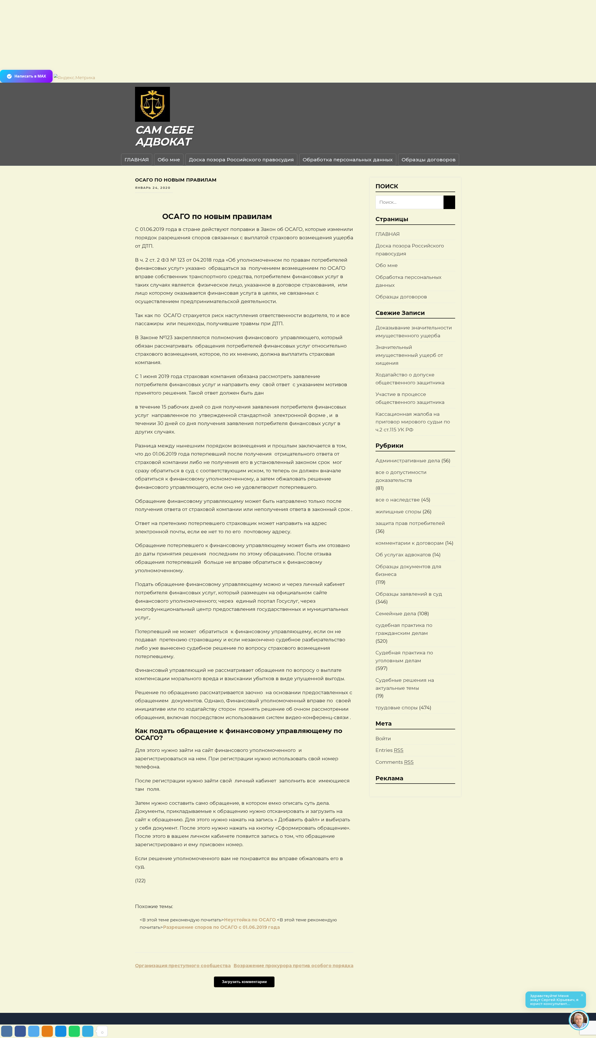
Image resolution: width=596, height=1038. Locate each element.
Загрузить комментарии (244, 982)
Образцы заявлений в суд (409, 594)
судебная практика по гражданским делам (404, 629)
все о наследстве (398, 500)
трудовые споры (397, 707)
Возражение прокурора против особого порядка (293, 965)
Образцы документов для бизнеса (408, 570)
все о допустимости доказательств (401, 476)
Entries (389, 750)
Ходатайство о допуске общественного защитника (410, 378)
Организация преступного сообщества (183, 965)
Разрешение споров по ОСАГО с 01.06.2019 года (221, 927)
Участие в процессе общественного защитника (410, 398)
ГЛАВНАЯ (137, 159)
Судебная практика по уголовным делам (404, 656)
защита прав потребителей (410, 523)
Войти (383, 738)
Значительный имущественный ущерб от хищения (409, 355)
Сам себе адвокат (164, 136)
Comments (395, 762)
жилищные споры (398, 511)
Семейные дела (396, 613)
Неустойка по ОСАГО (250, 920)
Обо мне (169, 159)
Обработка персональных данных (348, 159)
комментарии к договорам (410, 543)
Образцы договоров (429, 159)
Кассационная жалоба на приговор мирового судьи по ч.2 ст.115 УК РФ (413, 422)
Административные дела (408, 460)
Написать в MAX (30, 76)
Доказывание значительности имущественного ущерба (414, 331)
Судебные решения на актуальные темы (405, 684)
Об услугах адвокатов (403, 555)
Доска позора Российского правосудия (241, 159)
